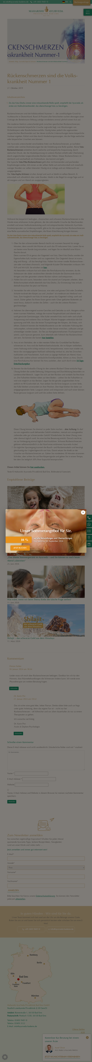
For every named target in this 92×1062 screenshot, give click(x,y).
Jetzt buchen (20, 548)
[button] (5, 1057)
